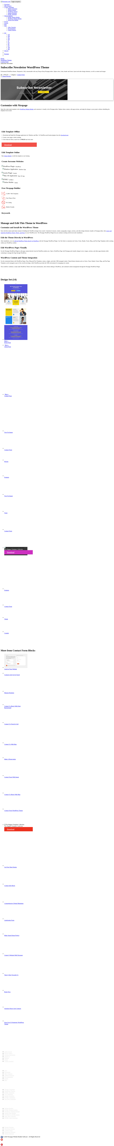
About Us (7, 1056)
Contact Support (12, 30)
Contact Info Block (9, 885)
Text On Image (8, 432)
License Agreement (9, 1055)
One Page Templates (10, 1099)
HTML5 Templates (9, 1097)
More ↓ (6, 341)
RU (9, 49)
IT (8, 41)
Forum (6, 1078)
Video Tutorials (12, 27)
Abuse (6, 1060)
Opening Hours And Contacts (12, 1008)
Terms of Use (8, 1051)
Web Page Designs (9, 1129)
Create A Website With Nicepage (13, 955)
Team (5, 513)
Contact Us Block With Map (12, 794)
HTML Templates (12, 14)
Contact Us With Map (10, 744)
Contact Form (21, 75)
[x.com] (2, 1142)
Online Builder (7, 156)
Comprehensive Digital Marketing (13, 903)
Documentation (11, 28)
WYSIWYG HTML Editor (12, 1115)
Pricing (6, 21)
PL (9, 44)
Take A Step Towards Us (11, 975)
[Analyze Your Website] (15, 667)
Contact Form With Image (11, 777)
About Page (7, 346)
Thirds (6, 619)
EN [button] (5, 33)
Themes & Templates (10, 1085)
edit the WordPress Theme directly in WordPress (26, 241)
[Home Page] (15, 339)
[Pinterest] (2, 1145)
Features (6, 477)
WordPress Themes (12, 11)
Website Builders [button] (8, 16)
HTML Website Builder (14, 17)
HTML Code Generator (11, 1118)
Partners (6, 1058)
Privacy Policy (8, 1053)
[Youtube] (2, 1140)
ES (9, 43)
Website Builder (8, 1108)
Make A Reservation (10, 759)
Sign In (6, 51)
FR (9, 39)
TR (9, 47)
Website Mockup (9, 1133)
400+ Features (7, 6)
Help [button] (5, 26)
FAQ (5, 1070)
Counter (6, 633)
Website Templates (12, 8)
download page (64, 135)
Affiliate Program (9, 1075)
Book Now (7, 992)
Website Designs (12, 10)
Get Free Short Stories (10, 867)
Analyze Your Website (10, 669)
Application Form (9, 920)
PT (9, 46)
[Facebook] (2, 1137)
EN (9, 34)
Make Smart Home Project (11, 935)
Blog (5, 24)
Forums (6, 23)
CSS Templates (8, 1094)
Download (6, 4)
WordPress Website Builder (15, 18)
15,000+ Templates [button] (9, 7)
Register (6, 54)
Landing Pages (8, 1130)
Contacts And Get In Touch (12, 675)
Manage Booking (9, 693)
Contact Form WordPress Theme (13, 810)
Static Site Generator (10, 1116)
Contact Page (8, 396)
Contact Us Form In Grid (11, 724)
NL (9, 38)
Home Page (7, 342)
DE (9, 36)
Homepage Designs (9, 1132)
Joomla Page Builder (13, 20)
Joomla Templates (12, 13)
